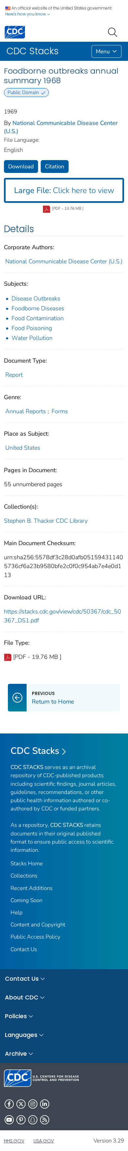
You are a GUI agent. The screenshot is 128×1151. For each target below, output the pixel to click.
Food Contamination (37, 318)
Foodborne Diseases (37, 308)
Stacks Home (27, 863)
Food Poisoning (31, 328)
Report (14, 375)
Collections (24, 875)
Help (17, 912)
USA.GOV (43, 1141)
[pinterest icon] (21, 1120)
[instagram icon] (33, 1104)
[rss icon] (44, 1120)
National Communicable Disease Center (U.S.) (63, 261)
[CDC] (15, 31)
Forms (60, 411)
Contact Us (24, 949)
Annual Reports (25, 411)
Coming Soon (26, 900)
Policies (16, 1016)
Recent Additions (32, 888)
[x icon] (21, 1104)
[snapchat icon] (33, 1120)
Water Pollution (32, 338)
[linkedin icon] (44, 1104)
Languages (21, 1035)
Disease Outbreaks (35, 298)
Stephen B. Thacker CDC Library (46, 521)
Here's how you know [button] (26, 14)
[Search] (114, 31)
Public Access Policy (35, 937)
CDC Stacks (35, 751)
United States (22, 448)
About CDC (21, 997)
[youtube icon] (9, 1120)
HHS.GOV (14, 1141)
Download (21, 166)
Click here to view (64, 190)
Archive (16, 1053)
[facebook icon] (9, 1104)
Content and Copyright (38, 924)
